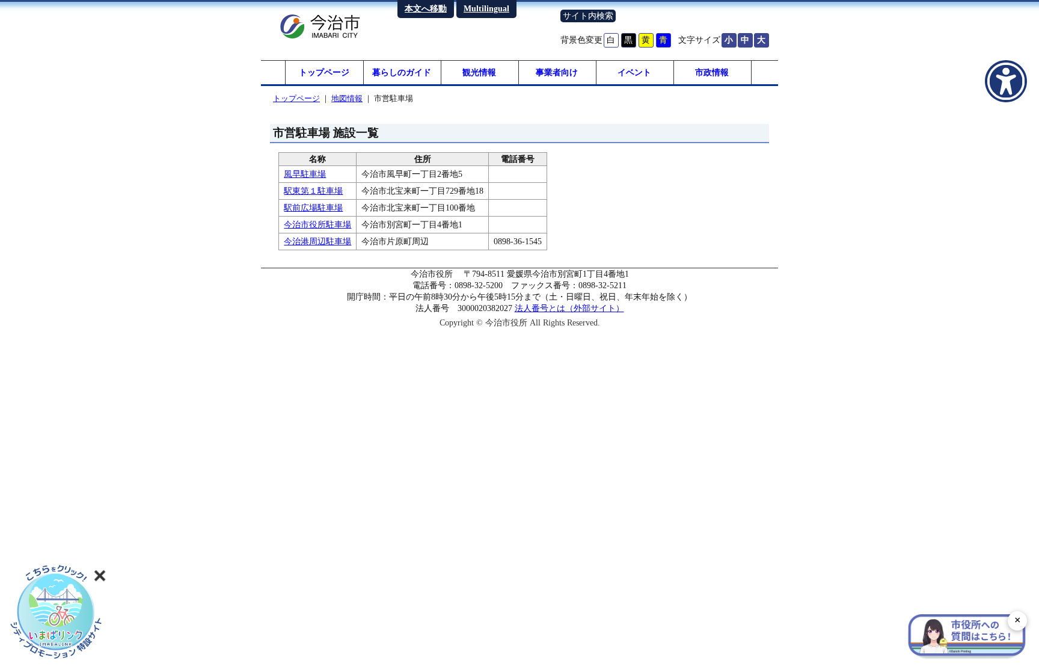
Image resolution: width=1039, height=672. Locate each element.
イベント (634, 72)
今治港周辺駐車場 (317, 241)
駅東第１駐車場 (313, 191)
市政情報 (712, 72)
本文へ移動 (426, 8)
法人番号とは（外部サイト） (569, 308)
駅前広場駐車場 (313, 207)
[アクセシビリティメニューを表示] (1006, 81)
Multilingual (486, 8)
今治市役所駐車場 (317, 224)
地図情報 (347, 98)
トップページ (324, 72)
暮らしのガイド (401, 72)
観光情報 (479, 72)
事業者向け (557, 72)
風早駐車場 (305, 174)
